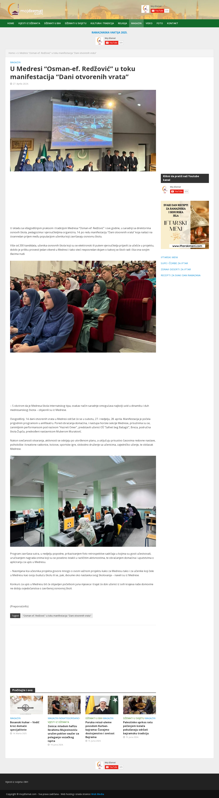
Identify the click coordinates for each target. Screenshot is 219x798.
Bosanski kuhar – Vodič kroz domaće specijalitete (24, 726)
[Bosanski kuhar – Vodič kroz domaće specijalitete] (26, 705)
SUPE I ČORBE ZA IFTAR (174, 263)
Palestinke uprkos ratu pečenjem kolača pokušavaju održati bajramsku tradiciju (138, 728)
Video (149, 23)
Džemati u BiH (52, 23)
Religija (122, 23)
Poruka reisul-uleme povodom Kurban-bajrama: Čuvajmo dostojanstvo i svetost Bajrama (99, 730)
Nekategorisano (69, 718)
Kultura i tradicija (102, 23)
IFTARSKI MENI (169, 257)
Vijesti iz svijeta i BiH (16, 781)
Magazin (136, 23)
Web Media (97, 794)
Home (10, 23)
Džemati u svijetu (75, 23)
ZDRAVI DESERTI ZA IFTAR (176, 269)
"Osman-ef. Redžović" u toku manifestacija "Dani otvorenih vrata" (57, 615)
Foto (160, 23)
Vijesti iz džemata (29, 23)
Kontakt (172, 23)
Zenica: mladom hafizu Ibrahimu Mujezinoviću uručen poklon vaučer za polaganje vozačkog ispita (63, 733)
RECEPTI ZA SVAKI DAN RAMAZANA (180, 275)
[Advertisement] (83, 198)
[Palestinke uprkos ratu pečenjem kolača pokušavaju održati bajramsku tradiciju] (139, 705)
